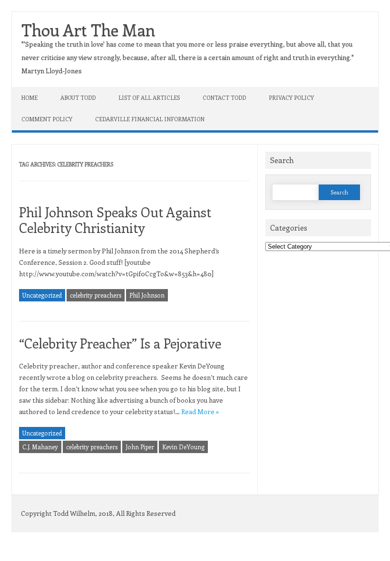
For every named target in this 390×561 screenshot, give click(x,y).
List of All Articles (149, 97)
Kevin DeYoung (183, 447)
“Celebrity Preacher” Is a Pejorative (120, 343)
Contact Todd (224, 97)
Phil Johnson (147, 295)
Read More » (200, 411)
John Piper (140, 447)
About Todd (78, 97)
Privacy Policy (291, 97)
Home (29, 97)
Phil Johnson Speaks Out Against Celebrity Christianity (115, 220)
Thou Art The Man (88, 29)
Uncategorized (42, 295)
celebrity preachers (95, 295)
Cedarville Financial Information (150, 119)
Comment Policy (46, 119)
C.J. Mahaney (40, 447)
